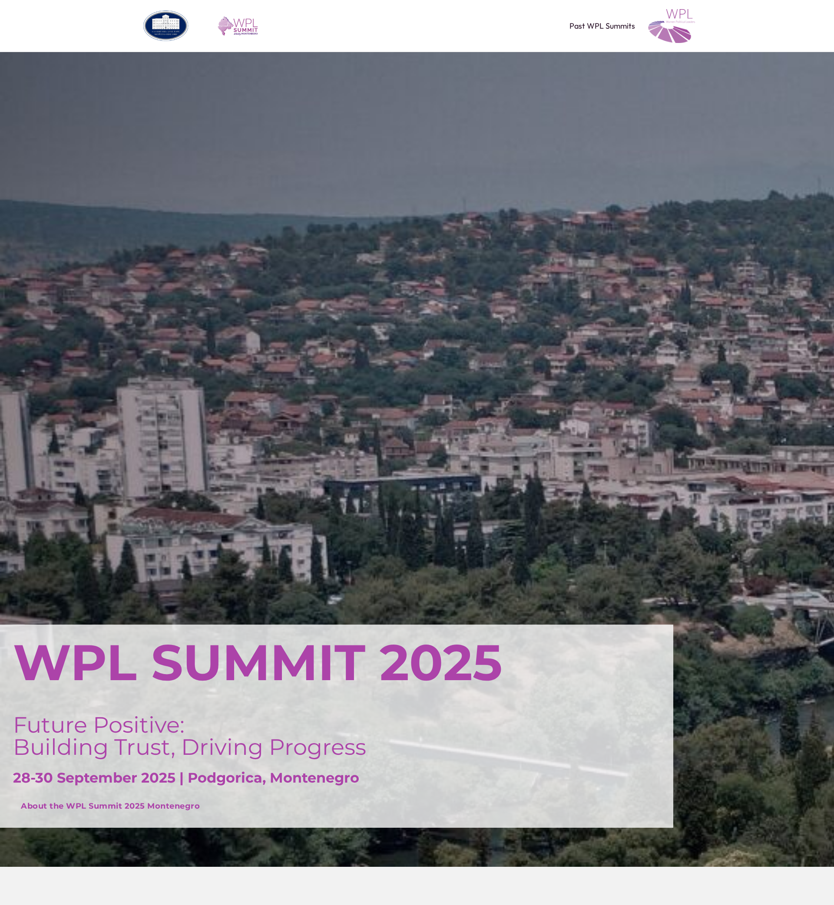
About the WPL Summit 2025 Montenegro (110, 806)
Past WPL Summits (602, 26)
